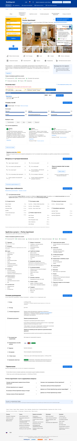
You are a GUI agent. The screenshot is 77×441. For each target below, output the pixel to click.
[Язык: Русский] (29, 2)
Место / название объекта (11, 21)
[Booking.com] (10, 2)
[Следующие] (71, 36)
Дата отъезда (8, 28)
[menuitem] (8, 5)
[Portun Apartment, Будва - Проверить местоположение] (23, 23)
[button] (13, 33)
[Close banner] (70, 194)
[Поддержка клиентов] (33, 2)
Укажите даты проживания (45, 312)
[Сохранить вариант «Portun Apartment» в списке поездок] (53, 19)
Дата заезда (8, 24)
